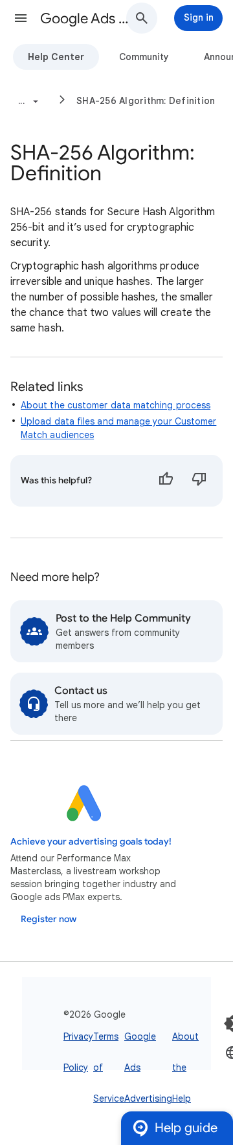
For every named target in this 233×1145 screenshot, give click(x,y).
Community (144, 57)
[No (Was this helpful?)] (199, 481)
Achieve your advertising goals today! (91, 841)
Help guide (186, 1128)
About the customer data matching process (115, 405)
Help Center (56, 57)
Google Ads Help (88, 18)
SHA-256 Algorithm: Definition (145, 101)
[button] (20, 18)
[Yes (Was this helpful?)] (166, 481)
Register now (48, 919)
